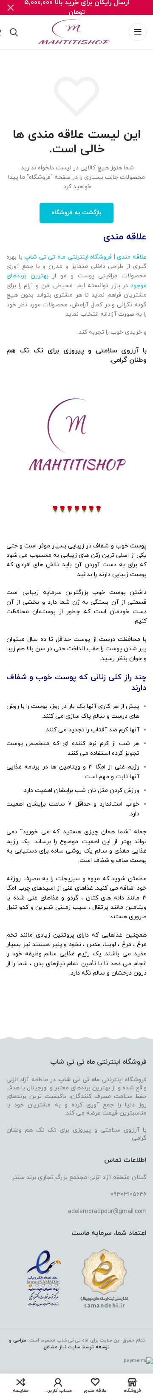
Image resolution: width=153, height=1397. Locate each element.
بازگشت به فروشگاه (76, 213)
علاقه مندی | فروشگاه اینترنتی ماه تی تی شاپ (85, 257)
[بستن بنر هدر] (10, 7)
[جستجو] (14, 32)
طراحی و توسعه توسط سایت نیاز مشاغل (59, 1344)
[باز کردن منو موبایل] (138, 32)
